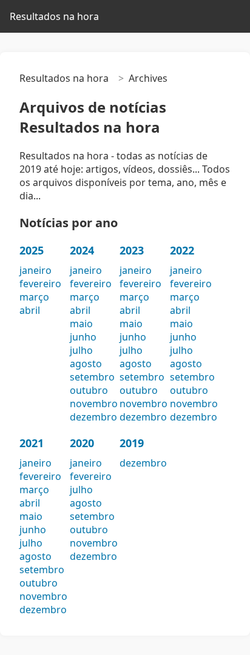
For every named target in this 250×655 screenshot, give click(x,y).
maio (81, 323)
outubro (89, 390)
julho (81, 350)
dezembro (93, 417)
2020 (82, 443)
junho (83, 337)
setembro (92, 377)
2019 (132, 443)
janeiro (35, 270)
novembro (94, 403)
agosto (86, 363)
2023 (132, 250)
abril (29, 310)
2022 (182, 250)
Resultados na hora (54, 16)
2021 (31, 443)
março (34, 297)
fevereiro (40, 283)
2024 (82, 250)
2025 (31, 250)
